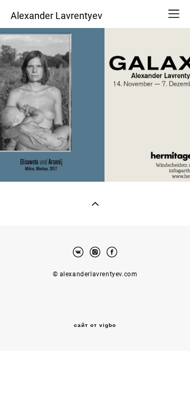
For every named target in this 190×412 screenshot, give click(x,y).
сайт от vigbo (95, 325)
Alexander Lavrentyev (56, 15)
